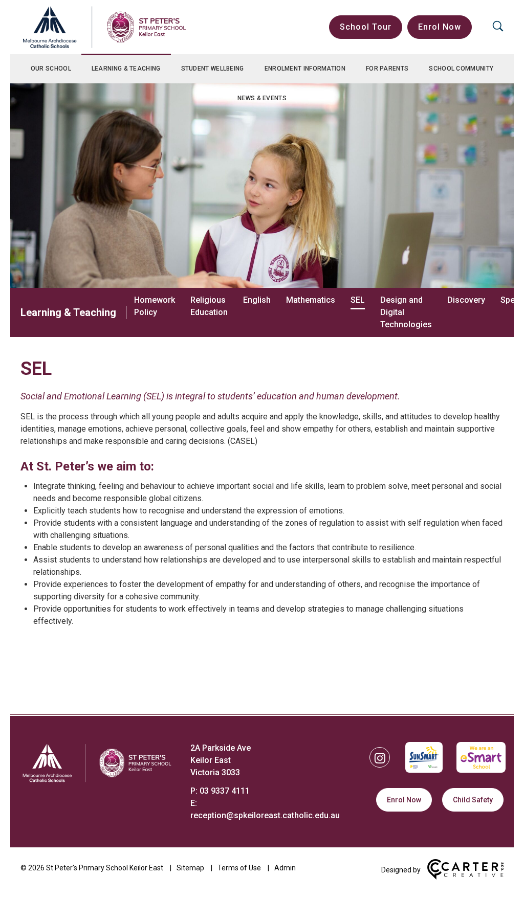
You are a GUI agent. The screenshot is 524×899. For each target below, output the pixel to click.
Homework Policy (154, 306)
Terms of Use (239, 868)
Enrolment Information (305, 68)
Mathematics (310, 300)
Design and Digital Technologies (406, 312)
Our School (51, 68)
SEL (358, 300)
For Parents (387, 68)
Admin (285, 868)
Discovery (466, 300)
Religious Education (209, 306)
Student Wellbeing (212, 68)
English (257, 300)
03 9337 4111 (225, 791)
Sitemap (190, 868)
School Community (461, 68)
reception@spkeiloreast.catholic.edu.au (265, 815)
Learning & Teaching (126, 68)
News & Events (262, 98)
